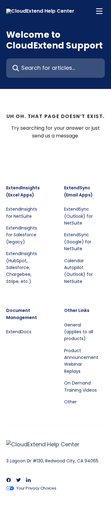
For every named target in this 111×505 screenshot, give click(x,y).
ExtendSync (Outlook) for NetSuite (78, 216)
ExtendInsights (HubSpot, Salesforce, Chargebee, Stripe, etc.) (21, 267)
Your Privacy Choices (36, 488)
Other (70, 402)
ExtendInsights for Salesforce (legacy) (21, 235)
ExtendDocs (18, 332)
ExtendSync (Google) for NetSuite (77, 242)
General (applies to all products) (78, 332)
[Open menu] (99, 11)
